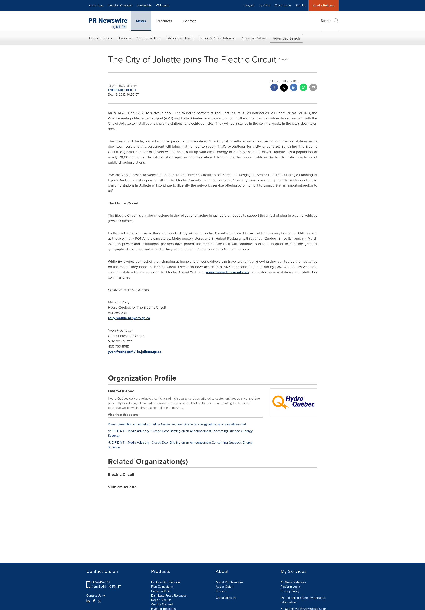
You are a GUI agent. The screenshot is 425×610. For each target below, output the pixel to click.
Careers (221, 591)
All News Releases (293, 582)
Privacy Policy (290, 591)
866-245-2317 (100, 582)
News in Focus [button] (100, 38)
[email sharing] (313, 88)
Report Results (161, 600)
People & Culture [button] (254, 38)
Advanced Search (286, 38)
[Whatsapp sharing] (303, 88)
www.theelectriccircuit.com (227, 272)
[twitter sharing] (284, 88)
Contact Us (94, 595)
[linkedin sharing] (294, 88)
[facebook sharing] (274, 88)
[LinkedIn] (88, 601)
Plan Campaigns (162, 586)
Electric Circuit (121, 474)
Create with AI (160, 591)
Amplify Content (162, 604)
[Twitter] (99, 601)
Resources (96, 5)
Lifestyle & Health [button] (180, 38)
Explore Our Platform (165, 582)
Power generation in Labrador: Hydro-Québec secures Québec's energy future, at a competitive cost (177, 424)
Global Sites (224, 598)
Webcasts (162, 5)
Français (248, 5)
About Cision (224, 586)
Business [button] (124, 38)
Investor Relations (120, 5)
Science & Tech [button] (149, 38)
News (141, 21)
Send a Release (323, 5)
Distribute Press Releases (169, 595)
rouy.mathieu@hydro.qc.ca (129, 318)
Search (326, 20)
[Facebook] (94, 601)
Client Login (283, 5)
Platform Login (290, 586)
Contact (189, 21)
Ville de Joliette (122, 487)
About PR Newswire (229, 582)
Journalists (144, 5)
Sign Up (300, 5)
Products (164, 21)
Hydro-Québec (121, 391)
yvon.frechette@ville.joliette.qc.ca (134, 351)
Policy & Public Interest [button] (217, 38)
